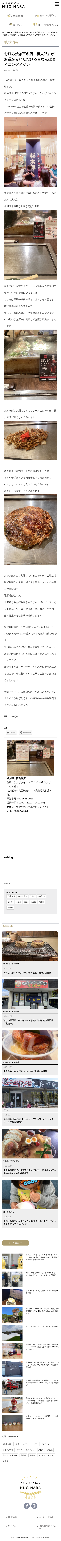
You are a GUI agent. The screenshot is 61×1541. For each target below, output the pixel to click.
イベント (26, 1444)
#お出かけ (7, 1444)
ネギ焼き (41, 896)
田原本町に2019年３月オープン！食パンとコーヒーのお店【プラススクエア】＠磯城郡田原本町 (42, 1364)
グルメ (5, 1110)
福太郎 (41, 902)
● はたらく (11, 1526)
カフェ (36, 1444)
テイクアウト (8, 1450)
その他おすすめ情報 (11, 964)
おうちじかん (8, 1212)
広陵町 (23, 1455)
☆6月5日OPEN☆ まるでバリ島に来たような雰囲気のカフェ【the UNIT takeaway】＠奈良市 (42, 1311)
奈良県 (50, 1450)
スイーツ (45, 1444)
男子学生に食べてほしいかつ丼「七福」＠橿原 (25, 1071)
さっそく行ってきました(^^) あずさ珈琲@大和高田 (42, 1292)
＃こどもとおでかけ (46, 1455)
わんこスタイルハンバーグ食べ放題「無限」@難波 (27, 972)
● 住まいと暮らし (45, 1517)
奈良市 (41, 1450)
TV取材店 (11, 896)
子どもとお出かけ (10, 1455)
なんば (32, 896)
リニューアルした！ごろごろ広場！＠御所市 (42, 1326)
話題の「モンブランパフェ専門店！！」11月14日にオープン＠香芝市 (42, 1417)
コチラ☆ (14, 716)
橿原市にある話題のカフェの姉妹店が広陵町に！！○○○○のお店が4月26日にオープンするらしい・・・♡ (42, 1347)
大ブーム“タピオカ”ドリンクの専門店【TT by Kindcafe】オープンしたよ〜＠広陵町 (42, 1274)
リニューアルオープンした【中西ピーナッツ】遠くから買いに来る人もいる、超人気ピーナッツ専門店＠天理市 (42, 1257)
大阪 (26, 902)
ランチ (10, 902)
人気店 (18, 902)
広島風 (33, 902)
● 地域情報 (11, 1517)
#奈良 (17, 1444)
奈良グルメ (30, 1450)
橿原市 (32, 1455)
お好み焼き (22, 896)
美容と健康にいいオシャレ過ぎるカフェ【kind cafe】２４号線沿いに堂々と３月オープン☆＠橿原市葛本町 (42, 1400)
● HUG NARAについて (47, 1527)
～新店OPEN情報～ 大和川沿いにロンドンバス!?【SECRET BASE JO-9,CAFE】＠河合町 (42, 1382)
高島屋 (10, 908)
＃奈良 (5, 1461)
